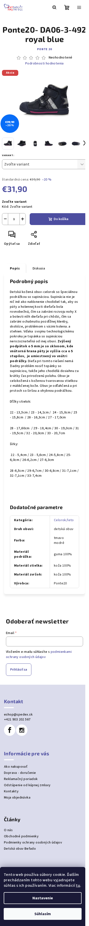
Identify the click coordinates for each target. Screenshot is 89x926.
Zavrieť (50, 236)
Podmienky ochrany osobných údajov (33, 842)
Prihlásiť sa (18, 669)
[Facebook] (9, 730)
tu (78, 885)
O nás (8, 830)
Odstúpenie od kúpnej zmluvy (27, 785)
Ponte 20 (44, 49)
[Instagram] (21, 730)
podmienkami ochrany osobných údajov (39, 654)
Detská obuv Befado (20, 848)
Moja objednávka (17, 797)
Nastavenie (42, 898)
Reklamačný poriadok (21, 779)
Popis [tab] (15, 268)
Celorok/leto (64, 520)
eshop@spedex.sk (18, 714)
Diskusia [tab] (39, 268)
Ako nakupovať (15, 766)
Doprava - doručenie (20, 772)
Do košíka (61, 219)
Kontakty (11, 791)
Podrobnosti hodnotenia (44, 63)
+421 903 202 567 (17, 719)
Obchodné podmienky (21, 836)
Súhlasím (42, 914)
